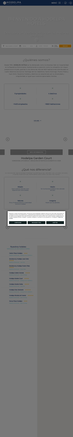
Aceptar (55, 222)
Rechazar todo (36, 222)
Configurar (17, 222)
